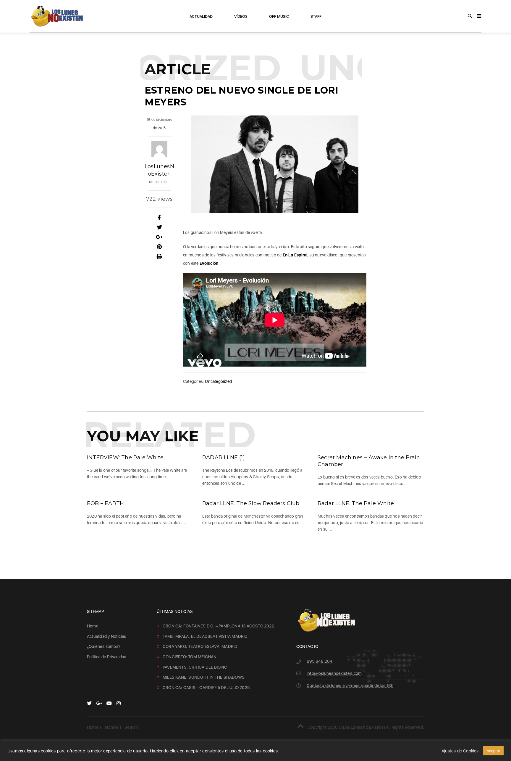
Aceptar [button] (493, 751)
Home (92, 626)
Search (131, 727)
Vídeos (241, 16)
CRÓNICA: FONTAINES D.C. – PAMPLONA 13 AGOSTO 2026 (218, 626)
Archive (111, 727)
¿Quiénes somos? (103, 646)
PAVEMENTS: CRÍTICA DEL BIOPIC (195, 667)
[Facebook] (159, 217)
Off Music (279, 16)
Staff (316, 16)
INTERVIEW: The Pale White (125, 457)
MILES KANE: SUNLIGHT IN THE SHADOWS (204, 677)
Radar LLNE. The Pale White (356, 503)
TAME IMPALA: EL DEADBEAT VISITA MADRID (205, 636)
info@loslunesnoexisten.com (334, 673)
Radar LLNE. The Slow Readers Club (251, 503)
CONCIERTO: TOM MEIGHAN (189, 656)
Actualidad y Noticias (106, 636)
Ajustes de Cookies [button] (460, 751)
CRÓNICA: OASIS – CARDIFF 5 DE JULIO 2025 (206, 687)
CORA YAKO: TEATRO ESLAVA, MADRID (200, 646)
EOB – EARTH (105, 503)
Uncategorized (218, 381)
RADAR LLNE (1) (223, 457)
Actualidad (201, 16)
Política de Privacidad (106, 656)
